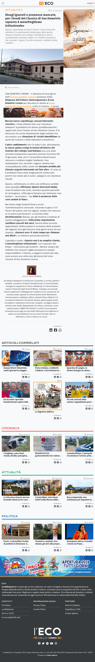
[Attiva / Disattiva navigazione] (3, 3)
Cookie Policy (39, 609)
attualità (11, 472)
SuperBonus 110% (72, 609)
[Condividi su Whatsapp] (60, 330)
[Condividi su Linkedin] (51, 330)
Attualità (13, 10)
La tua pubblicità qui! (11, 617)
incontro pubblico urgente (23, 97)
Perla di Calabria (72, 605)
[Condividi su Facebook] (56, 330)
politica (10, 516)
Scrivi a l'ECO (8, 613)
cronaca (11, 428)
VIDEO (90, 3)
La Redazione (8, 609)
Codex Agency (71, 613)
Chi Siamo (6, 605)
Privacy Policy (39, 605)
